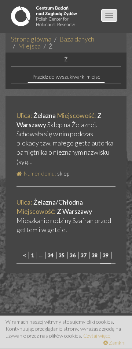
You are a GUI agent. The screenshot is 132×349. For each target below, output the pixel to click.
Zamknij (117, 342)
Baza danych (76, 39)
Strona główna (31, 39)
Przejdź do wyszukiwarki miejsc (66, 76)
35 (62, 255)
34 (51, 255)
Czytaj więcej (97, 335)
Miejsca (29, 46)
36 (73, 255)
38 (95, 255)
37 (84, 255)
